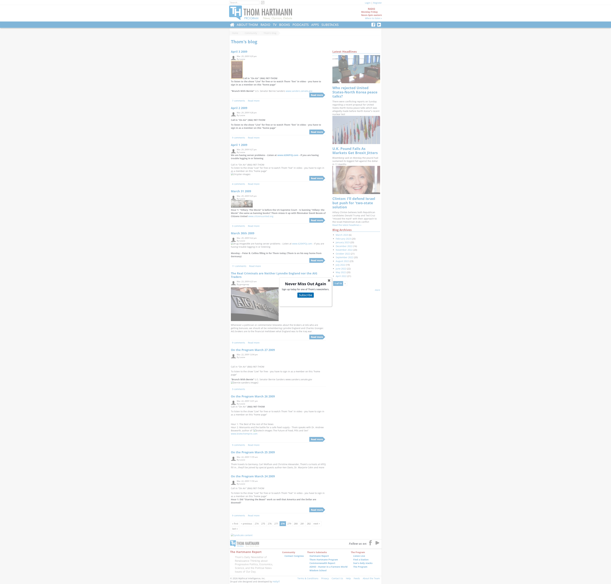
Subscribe (305, 295)
